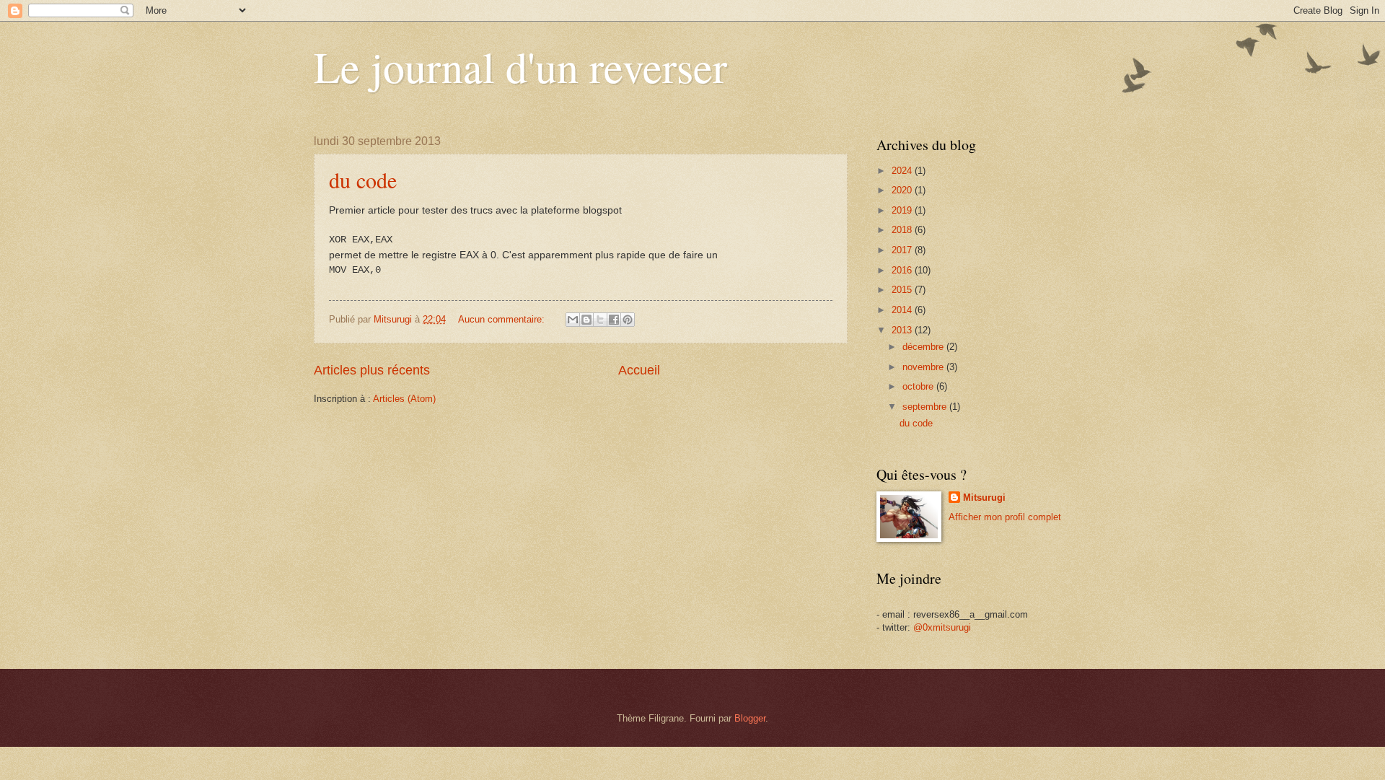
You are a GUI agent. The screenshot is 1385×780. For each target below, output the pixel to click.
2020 (903, 190)
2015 (903, 289)
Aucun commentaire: (503, 319)
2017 (903, 250)
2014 (903, 309)
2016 (903, 270)
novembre (924, 366)
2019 (903, 210)
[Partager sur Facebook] (614, 319)
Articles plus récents (372, 370)
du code (363, 179)
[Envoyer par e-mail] (573, 319)
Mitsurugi (984, 497)
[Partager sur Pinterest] (627, 319)
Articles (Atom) (404, 398)
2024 (903, 170)
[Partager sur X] (600, 319)
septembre (925, 406)
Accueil (639, 370)
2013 (903, 330)
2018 (903, 229)
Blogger (749, 718)
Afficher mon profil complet (1005, 517)
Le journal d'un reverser (520, 66)
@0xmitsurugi (942, 627)
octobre (919, 386)
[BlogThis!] (586, 319)
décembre (924, 346)
